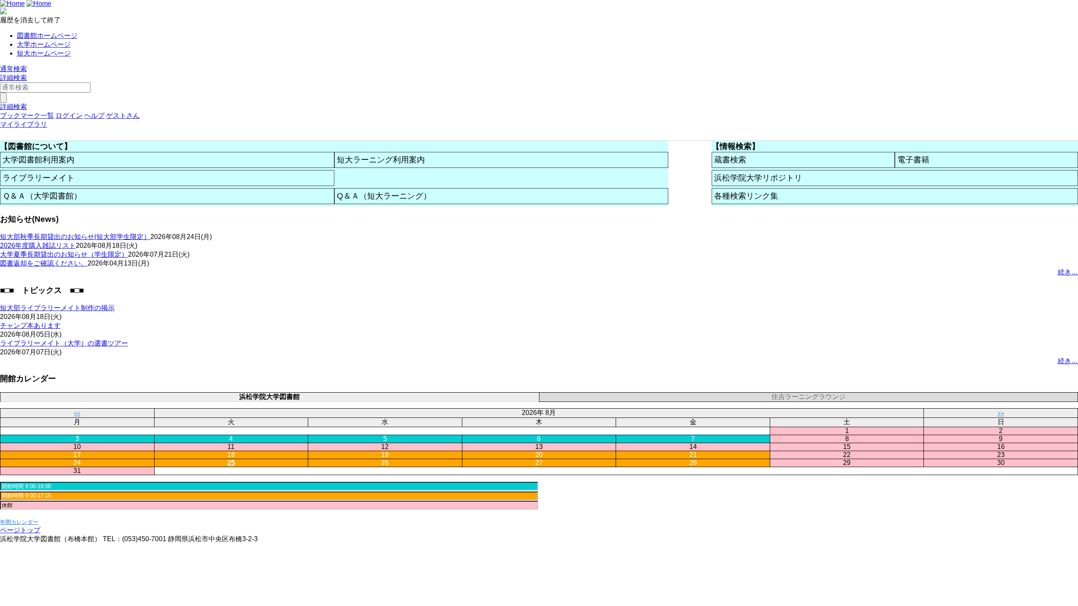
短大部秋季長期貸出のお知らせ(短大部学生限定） (75, 236)
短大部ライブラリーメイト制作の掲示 (57, 307)
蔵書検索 (730, 159)
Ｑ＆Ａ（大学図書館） (42, 195)
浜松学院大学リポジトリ (758, 177)
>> (1001, 413)
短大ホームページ (44, 53)
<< (77, 413)
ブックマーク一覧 (27, 115)
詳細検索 (13, 77)
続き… (1068, 272)
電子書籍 (913, 159)
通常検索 (13, 68)
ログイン (69, 115)
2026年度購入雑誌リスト (38, 245)
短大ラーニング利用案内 (381, 159)
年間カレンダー (19, 522)
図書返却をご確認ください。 (44, 263)
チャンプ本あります (30, 325)
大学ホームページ (44, 44)
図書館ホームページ (47, 35)
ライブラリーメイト (39, 177)
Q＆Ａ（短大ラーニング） (384, 195)
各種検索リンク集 (746, 195)
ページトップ (20, 530)
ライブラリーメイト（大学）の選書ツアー (64, 343)
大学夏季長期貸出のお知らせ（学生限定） (64, 254)
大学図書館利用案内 (39, 159)
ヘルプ (94, 115)
